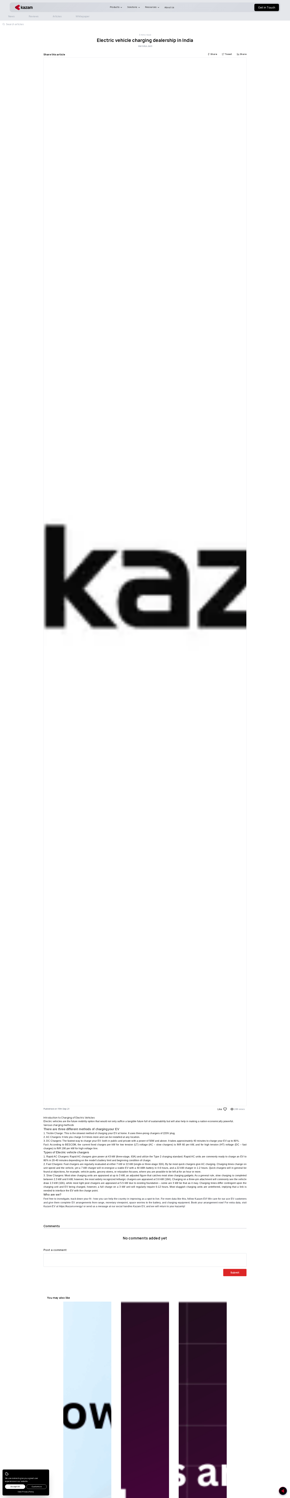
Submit (234, 1272)
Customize (37, 1486)
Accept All (15, 1486)
